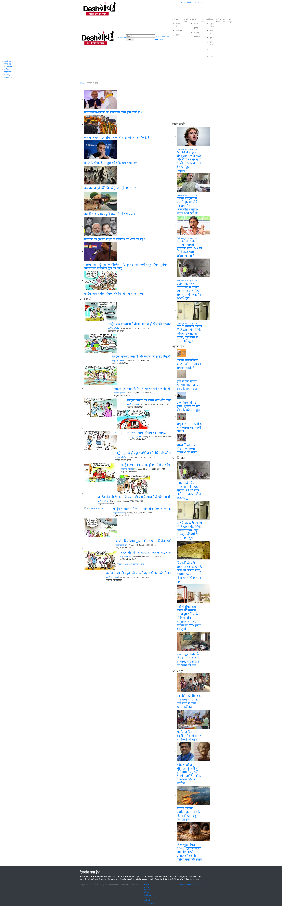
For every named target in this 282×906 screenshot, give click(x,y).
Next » (133, 434)
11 (128, 433)
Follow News (149, 903)
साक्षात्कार (179, 30)
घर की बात (193, 19)
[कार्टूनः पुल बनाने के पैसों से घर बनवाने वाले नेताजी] (100, 375)
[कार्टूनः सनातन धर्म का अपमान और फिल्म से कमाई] (94, 508)
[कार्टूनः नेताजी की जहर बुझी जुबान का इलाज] (100, 560)
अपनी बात (175, 19)
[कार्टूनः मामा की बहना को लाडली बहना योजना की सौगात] (130, 564)
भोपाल (196, 23)
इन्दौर (196, 28)
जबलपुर (196, 32)
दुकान (212, 37)
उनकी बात (186, 20)
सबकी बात (209, 19)
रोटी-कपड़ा (212, 31)
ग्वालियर (197, 37)
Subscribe (122, 37)
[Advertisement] (127, 414)
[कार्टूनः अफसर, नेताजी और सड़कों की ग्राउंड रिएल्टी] (100, 343)
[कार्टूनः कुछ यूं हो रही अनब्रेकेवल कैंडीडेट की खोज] (100, 440)
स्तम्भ (177, 35)
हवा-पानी (211, 50)
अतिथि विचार (178, 24)
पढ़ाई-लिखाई (212, 24)
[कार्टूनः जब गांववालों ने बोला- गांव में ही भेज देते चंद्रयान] (100, 311)
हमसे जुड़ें (231, 20)
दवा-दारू (211, 43)
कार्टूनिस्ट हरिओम (113, 328)
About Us (225, 20)
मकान (212, 56)
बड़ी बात (202, 20)
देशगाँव (146, 898)
